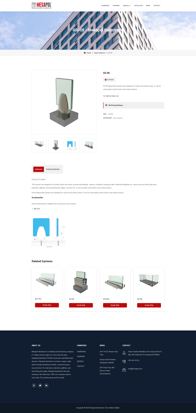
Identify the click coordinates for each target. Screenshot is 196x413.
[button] (111, 96)
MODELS (126, 6)
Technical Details (53, 169)
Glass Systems (99, 53)
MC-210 (37, 209)
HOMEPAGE (105, 6)
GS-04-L (106, 299)
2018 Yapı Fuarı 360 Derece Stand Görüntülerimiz (107, 370)
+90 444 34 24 (133, 360)
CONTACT (157, 6)
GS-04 (71, 299)
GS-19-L (38, 299)
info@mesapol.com (135, 369)
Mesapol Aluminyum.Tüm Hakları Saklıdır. (105, 408)
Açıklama (38, 169)
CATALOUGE (138, 6)
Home (88, 53)
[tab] (38, 169)
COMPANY (116, 6)
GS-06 (139, 299)
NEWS (148, 6)
